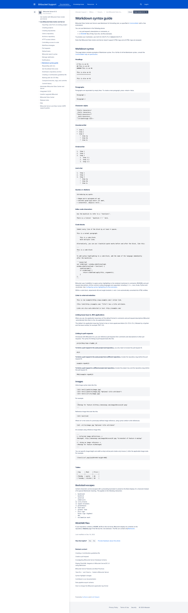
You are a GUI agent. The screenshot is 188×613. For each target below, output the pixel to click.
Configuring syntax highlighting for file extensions (101, 287)
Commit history (47, 83)
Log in (146, 4)
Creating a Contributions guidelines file (54, 74)
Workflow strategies (48, 45)
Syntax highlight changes (83, 575)
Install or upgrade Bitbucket (49, 94)
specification (93, 54)
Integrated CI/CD (45, 91)
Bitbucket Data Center (47, 97)
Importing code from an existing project (54, 25)
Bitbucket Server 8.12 (50, 11)
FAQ (41, 103)
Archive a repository (48, 36)
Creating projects (47, 27)
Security (133, 607)
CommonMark (134, 23)
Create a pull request (82, 556)
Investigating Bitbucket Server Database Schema (91, 560)
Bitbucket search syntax (49, 54)
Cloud (130, 12)
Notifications (46, 60)
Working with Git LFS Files (50, 77)
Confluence (85, 597)
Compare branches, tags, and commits (54, 80)
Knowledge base (78, 4)
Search (140, 4)
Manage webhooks (48, 57)
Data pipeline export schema (84, 582)
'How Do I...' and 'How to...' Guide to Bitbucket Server (92, 572)
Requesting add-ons (48, 66)
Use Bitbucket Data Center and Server (52, 22)
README (83, 34)
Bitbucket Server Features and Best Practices (89, 569)
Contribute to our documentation (85, 579)
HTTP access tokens (48, 39)
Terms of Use (124, 607)
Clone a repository (48, 33)
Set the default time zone (50, 69)
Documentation (64, 4)
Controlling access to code (50, 42)
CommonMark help (81, 54)
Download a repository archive (51, 72)
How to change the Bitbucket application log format (91, 586)
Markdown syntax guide (50, 63)
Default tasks (46, 51)
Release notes (44, 100)
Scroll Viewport (95, 597)
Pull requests (46, 48)
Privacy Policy (113, 607)
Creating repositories (48, 30)
